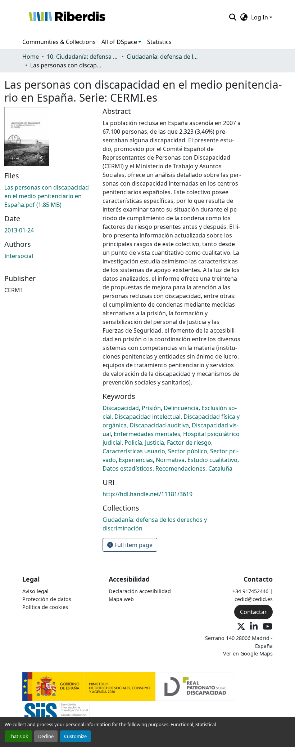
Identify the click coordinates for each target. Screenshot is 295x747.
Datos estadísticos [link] (128, 468)
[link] (49, 196)
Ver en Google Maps (248, 653)
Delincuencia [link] (181, 408)
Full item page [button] (133, 545)
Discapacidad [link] (121, 408)
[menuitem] (121, 42)
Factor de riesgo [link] (189, 442)
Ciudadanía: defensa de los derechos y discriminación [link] (163, 57)
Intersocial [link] (18, 256)
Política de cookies (45, 607)
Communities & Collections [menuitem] (59, 42)
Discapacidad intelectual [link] (147, 417)
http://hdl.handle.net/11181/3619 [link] (147, 494)
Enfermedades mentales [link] (147, 434)
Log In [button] (260, 17)
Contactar (253, 612)
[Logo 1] (128, 685)
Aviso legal (35, 591)
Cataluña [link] (220, 468)
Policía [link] (133, 442)
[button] (66, 17)
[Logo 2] (57, 714)
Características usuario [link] (134, 451)
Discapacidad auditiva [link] (159, 425)
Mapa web (121, 599)
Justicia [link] (154, 442)
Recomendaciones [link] (180, 468)
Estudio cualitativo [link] (212, 460)
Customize (75, 736)
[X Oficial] (241, 627)
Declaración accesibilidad (140, 591)
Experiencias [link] (136, 460)
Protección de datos (46, 599)
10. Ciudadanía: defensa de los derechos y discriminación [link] (83, 57)
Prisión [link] (151, 408)
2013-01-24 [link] (19, 230)
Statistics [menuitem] (159, 42)
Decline (46, 736)
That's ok (18, 736)
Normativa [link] (170, 460)
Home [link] (30, 57)
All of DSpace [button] (119, 42)
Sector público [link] (187, 451)
